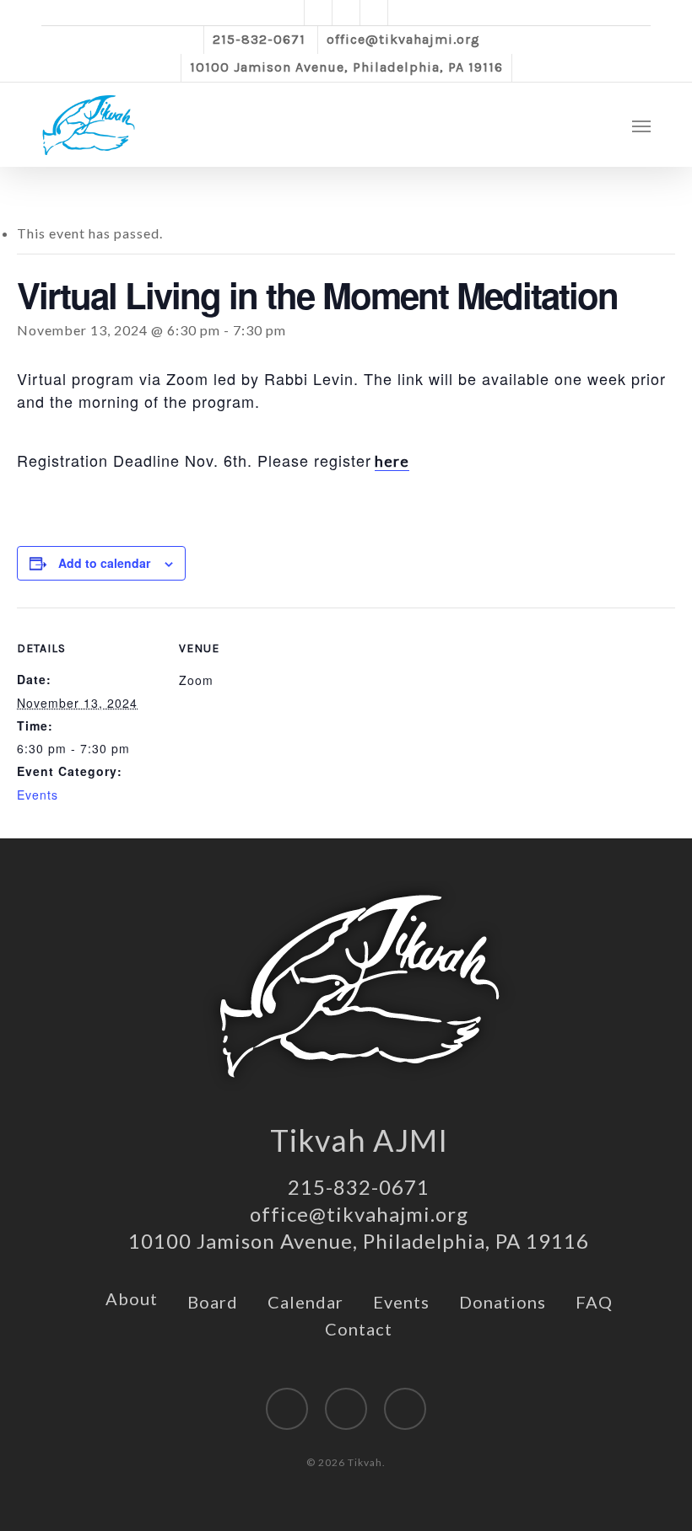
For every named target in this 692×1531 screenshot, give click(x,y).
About (131, 1298)
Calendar (305, 1302)
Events (37, 794)
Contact (358, 1329)
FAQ (594, 1302)
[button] (641, 125)
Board (212, 1302)
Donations (502, 1302)
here (392, 461)
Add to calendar (104, 562)
